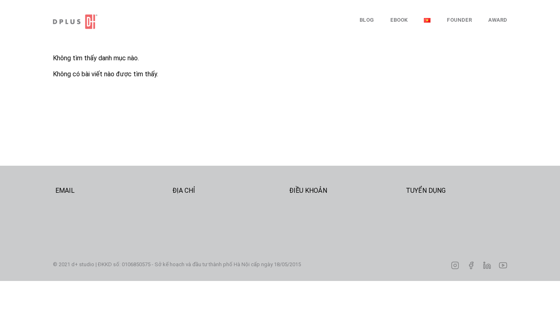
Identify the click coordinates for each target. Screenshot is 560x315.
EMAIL (65, 190)
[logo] (94, 21)
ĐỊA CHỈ (183, 190)
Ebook (398, 20)
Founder (459, 20)
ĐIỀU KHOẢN (308, 190)
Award (497, 20)
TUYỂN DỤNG (426, 190)
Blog (367, 20)
